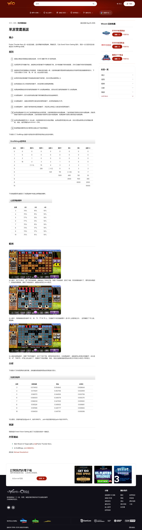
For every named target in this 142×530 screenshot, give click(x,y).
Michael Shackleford (21, 452)
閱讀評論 (126, 34)
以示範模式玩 (29, 448)
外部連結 (104, 96)
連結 (121, 501)
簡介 (103, 75)
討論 (35, 444)
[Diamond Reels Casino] (103, 475)
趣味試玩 (108, 504)
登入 (120, 4)
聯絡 (121, 498)
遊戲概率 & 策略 (110, 495)
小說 (130, 504)
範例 (103, 84)
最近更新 (123, 504)
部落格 (131, 498)
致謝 (103, 92)
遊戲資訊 (108, 501)
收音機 (122, 507)
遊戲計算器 (108, 498)
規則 (103, 79)
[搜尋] (93, 4)
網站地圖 (132, 501)
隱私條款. (132, 527)
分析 (103, 88)
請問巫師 (108, 510)
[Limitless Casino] (83, 475)
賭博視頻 (132, 495)
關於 (121, 495)
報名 (130, 4)
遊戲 (116, 34)
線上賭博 (108, 507)
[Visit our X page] (13, 507)
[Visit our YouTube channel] (8, 507)
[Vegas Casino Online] (123, 475)
